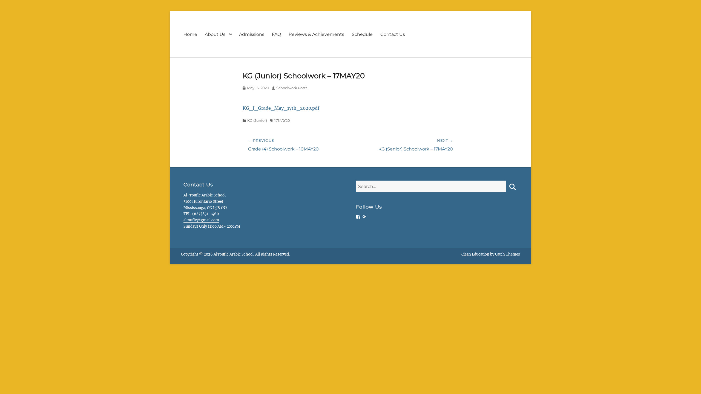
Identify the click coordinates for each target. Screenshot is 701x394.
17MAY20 (282, 120)
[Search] (512, 186)
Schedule (362, 34)
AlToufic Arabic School (234, 254)
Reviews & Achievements (316, 34)
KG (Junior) (257, 120)
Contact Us (392, 34)
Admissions (251, 34)
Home (190, 34)
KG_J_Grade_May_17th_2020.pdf (281, 108)
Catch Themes (507, 254)
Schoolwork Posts (291, 88)
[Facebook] (358, 217)
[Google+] (364, 217)
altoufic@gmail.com (201, 220)
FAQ (276, 34)
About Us (215, 34)
